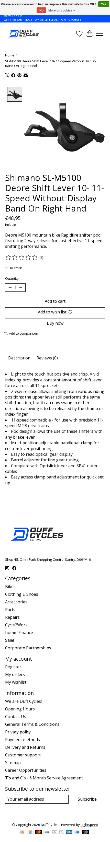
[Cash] (22, 832)
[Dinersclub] (77, 832)
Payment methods (22, 739)
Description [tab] (19, 358)
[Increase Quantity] (20, 287)
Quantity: (12, 278)
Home (9, 55)
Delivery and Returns (25, 747)
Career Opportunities (25, 770)
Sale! (9, 640)
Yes (103, 4)
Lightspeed (89, 824)
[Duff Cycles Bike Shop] (23, 33)
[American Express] (69, 832)
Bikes (10, 586)
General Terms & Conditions (32, 724)
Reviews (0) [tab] (47, 358)
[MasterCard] (38, 832)
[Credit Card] (30, 832)
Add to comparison (23, 333)
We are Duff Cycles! (23, 701)
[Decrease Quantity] (10, 287)
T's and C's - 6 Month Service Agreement (44, 778)
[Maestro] (85, 832)
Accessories (16, 602)
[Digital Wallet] (58, 832)
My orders (15, 674)
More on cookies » (61, 10)
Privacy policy (18, 732)
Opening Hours (20, 709)
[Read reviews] (21, 257)
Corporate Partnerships (28, 648)
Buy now (55, 323)
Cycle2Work (16, 625)
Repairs (12, 617)
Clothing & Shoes (21, 594)
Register (13, 667)
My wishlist (15, 682)
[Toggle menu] (100, 34)
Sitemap (13, 762)
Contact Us (15, 716)
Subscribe (87, 799)
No (41, 10)
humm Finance (19, 632)
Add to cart (55, 301)
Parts (10, 609)
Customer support (23, 755)
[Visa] (46, 832)
